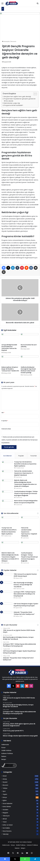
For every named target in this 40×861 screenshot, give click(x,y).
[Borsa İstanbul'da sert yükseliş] (29, 338)
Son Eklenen (7, 456)
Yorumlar (33, 456)
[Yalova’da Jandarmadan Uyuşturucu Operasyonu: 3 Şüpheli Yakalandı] (7, 473)
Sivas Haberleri (7, 803)
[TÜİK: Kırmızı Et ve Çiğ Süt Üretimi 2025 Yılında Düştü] (7, 576)
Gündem (5, 810)
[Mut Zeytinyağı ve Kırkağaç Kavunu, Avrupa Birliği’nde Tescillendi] (7, 585)
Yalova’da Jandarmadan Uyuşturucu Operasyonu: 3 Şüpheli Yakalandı (23, 473)
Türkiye (5, 788)
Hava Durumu (7, 831)
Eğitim (5, 800)
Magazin (5, 813)
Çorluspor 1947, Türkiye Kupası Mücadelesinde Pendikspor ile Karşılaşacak (24, 594)
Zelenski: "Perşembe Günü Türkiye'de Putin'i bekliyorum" (24, 613)
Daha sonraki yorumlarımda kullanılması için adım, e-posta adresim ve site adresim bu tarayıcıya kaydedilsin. (19, 440)
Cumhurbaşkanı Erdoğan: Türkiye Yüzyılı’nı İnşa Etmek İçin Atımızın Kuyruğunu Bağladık (26, 493)
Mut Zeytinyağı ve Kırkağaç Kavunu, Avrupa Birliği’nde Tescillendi (23, 585)
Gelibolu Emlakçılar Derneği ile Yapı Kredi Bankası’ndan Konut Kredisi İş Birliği (28, 370)
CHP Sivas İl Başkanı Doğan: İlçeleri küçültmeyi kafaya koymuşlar (26, 605)
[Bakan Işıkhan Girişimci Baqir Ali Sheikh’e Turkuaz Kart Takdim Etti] (10, 360)
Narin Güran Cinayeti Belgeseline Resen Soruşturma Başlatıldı (25, 502)
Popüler (21, 456)
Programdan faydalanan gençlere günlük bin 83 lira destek (20, 100)
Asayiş (5, 779)
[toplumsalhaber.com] (12, 3)
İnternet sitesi (6, 429)
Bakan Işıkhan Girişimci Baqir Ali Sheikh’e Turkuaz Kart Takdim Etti (10, 369)
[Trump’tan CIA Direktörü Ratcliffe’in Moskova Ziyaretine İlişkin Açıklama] (7, 464)
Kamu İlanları (7, 807)
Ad (3, 412)
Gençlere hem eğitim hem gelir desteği (17, 97)
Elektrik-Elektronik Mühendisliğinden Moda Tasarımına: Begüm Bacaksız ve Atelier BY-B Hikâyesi (25, 483)
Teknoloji (5, 834)
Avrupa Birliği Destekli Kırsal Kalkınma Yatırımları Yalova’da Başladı (9, 347)
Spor (4, 791)
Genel (5, 776)
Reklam (3, 756)
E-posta (5, 421)
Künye (3, 747)
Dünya (5, 797)
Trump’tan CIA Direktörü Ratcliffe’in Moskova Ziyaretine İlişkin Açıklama (25, 464)
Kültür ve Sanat (8, 825)
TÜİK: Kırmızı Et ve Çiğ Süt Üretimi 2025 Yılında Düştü (25, 575)
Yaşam (5, 794)
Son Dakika (6, 828)
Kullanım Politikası (7, 753)
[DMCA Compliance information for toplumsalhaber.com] (9, 767)
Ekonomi (13, 41)
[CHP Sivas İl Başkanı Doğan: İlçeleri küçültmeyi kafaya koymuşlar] (7, 606)
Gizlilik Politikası (6, 750)
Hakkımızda (5, 745)
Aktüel (5, 819)
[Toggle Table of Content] (34, 93)
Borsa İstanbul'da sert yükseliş (29, 346)
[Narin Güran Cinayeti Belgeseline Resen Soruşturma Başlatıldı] (7, 503)
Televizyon (6, 816)
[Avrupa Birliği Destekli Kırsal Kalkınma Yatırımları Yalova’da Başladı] (10, 338)
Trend (4, 822)
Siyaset (5, 782)
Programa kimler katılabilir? (13, 105)
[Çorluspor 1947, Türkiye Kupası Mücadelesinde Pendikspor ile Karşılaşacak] (7, 596)
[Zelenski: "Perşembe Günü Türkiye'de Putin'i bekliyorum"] (7, 614)
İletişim (3, 759)
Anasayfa (6, 41)
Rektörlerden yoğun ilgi (12, 103)
